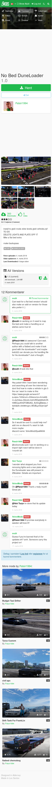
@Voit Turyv (18, 503)
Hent (28, 87)
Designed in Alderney (11, 775)
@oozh (15, 321)
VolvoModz (17, 379)
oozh (14, 298)
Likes (25, 216)
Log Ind (24, 553)
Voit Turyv (17, 460)
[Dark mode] (44, 3)
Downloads (11, 216)
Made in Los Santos (10, 778)
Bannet (26, 318)
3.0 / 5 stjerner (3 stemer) (10, 222)
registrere (37, 553)
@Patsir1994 (18, 340)
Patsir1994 (21, 103)
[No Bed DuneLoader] (26, 171)
